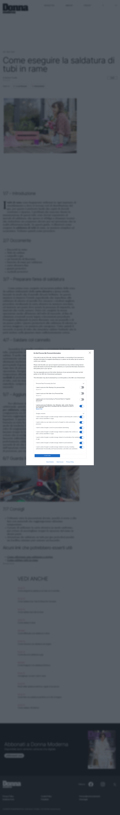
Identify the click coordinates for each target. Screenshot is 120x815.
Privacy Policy (70, 462)
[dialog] (60, 407)
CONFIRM (47, 455)
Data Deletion (50, 462)
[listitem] (60, 383)
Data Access (60, 462)
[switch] (82, 387)
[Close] (90, 353)
